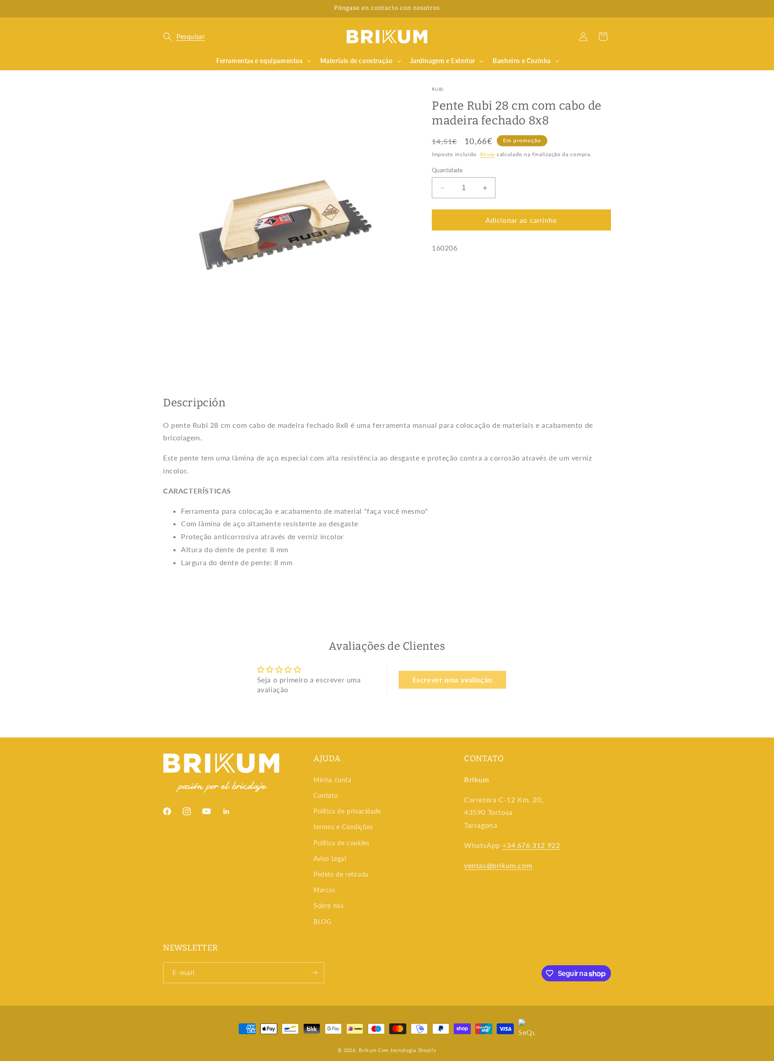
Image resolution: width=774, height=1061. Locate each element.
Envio (487, 154)
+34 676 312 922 (531, 845)
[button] (184, 37)
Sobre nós (329, 905)
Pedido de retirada (341, 874)
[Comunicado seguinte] (608, 8)
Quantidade (447, 170)
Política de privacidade (347, 811)
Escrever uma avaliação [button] (452, 679)
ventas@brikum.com (498, 865)
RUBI (438, 89)
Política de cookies (341, 843)
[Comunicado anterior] (166, 8)
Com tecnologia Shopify (407, 1050)
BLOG (322, 921)
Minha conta (333, 780)
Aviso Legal (330, 858)
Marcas (324, 890)
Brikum (367, 1050)
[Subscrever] (314, 972)
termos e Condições (343, 827)
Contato (326, 795)
